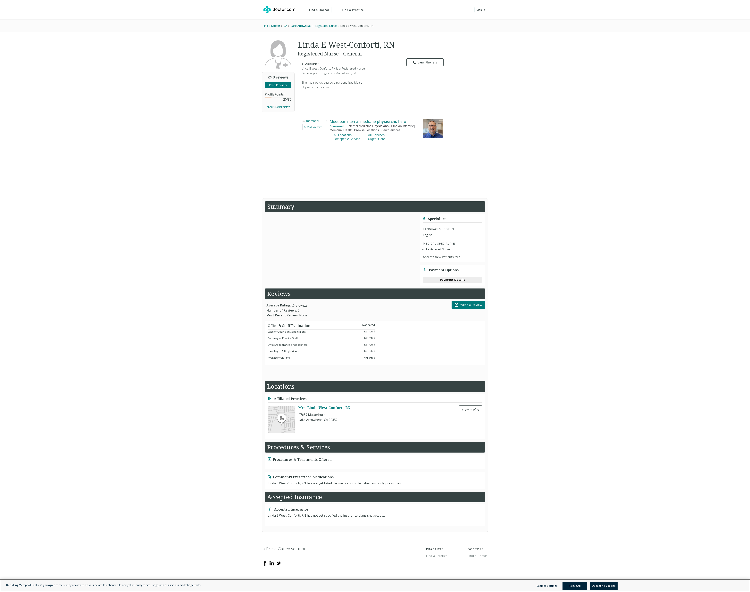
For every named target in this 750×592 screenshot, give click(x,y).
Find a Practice (353, 10)
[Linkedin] (272, 563)
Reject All (575, 586)
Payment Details (452, 279)
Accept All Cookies (603, 586)
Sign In (481, 10)
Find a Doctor (319, 10)
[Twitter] (278, 563)
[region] (375, 585)
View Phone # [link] (427, 62)
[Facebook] (265, 563)
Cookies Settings (547, 586)
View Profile (470, 409)
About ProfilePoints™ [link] (278, 107)
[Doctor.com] (279, 9)
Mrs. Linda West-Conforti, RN (324, 407)
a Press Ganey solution (285, 548)
